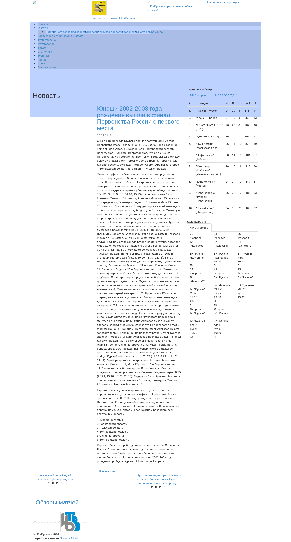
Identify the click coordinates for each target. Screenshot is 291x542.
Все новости (107, 471)
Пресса (42, 63)
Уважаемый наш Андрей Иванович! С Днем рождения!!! (55, 477)
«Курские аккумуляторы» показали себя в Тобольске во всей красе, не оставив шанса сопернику (158, 479)
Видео (42, 47)
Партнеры (144, 32)
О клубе (43, 28)
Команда (157, 32)
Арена (42, 59)
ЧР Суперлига (199, 95)
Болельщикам (47, 67)
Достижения (64, 32)
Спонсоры (131, 32)
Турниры (43, 55)
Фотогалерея (46, 43)
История (51, 32)
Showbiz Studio (69, 538)
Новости (43, 24)
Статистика (45, 51)
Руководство (80, 32)
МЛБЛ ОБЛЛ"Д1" (226, 95)
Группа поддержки (113, 32)
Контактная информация (222, 2)
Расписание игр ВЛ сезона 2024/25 (60, 36)
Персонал (94, 32)
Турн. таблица (47, 40)
